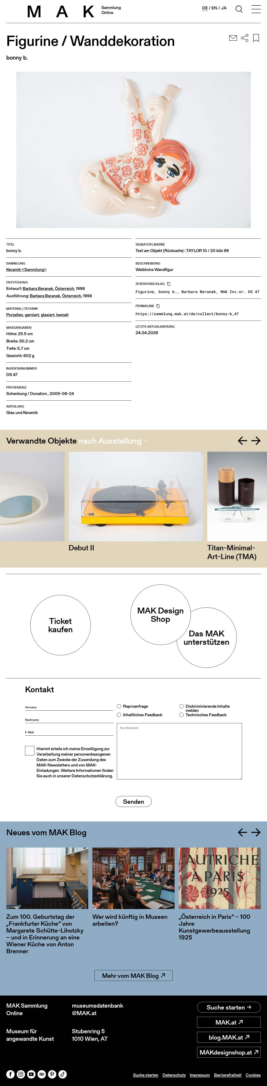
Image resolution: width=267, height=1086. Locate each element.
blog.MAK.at (226, 1037)
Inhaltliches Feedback (142, 715)
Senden (133, 801)
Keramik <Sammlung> (26, 269)
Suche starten (226, 1007)
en (214, 8)
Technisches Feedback (206, 715)
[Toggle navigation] (256, 9)
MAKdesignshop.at (226, 1052)
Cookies (253, 1075)
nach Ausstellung (110, 440)
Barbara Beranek (38, 288)
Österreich (64, 288)
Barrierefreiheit (228, 1075)
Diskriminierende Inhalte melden (208, 708)
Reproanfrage (135, 706)
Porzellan (14, 314)
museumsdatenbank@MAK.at (97, 1009)
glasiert (47, 314)
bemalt (62, 314)
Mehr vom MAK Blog (130, 975)
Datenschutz (174, 1075)
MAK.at (225, 1022)
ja (224, 8)
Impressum (200, 1075)
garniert (32, 314)
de (205, 8)
